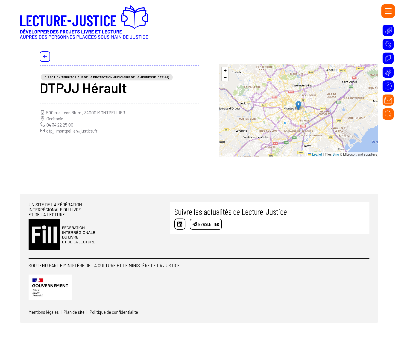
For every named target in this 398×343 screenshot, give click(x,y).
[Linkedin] (179, 224)
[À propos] (388, 86)
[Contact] (388, 100)
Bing (336, 154)
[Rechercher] (388, 113)
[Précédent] (45, 56)
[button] (298, 105)
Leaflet (316, 154)
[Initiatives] (388, 30)
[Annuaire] (388, 58)
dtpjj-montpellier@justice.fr (71, 130)
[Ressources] (388, 44)
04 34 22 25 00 (59, 124)
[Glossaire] (388, 72)
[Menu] (388, 11)
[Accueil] (84, 25)
